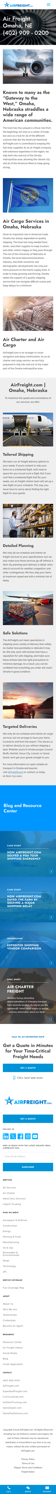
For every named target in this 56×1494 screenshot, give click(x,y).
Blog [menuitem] (5, 1358)
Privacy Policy (28, 1459)
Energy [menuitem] (7, 1231)
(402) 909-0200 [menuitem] (11, 1380)
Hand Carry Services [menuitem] (14, 1198)
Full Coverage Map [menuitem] (13, 1288)
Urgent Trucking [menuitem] (12, 1204)
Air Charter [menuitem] (9, 1193)
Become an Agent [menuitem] (13, 1326)
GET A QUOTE (28, 1067)
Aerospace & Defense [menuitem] (15, 1220)
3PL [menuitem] (5, 1271)
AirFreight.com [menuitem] (11, 1386)
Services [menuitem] (7, 1180)
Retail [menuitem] (6, 1260)
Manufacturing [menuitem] (11, 1242)
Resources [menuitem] (8, 1334)
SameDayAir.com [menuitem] (12, 1408)
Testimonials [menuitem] (10, 1315)
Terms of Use (28, 1463)
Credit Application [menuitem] (13, 1364)
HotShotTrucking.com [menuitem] (15, 1402)
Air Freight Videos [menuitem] (13, 1347)
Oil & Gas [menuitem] (8, 1247)
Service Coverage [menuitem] (12, 1280)
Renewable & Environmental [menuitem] (11, 1254)
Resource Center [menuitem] (12, 1342)
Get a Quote (28, 1118)
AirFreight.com (15, 772)
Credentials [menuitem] (9, 1320)
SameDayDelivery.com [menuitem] (15, 1413)
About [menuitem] (6, 1296)
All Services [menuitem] (9, 1187)
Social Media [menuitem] (10, 1353)
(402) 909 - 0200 (26, 33)
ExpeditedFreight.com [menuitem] (15, 1391)
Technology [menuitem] (9, 1266)
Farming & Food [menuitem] (12, 1236)
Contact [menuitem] (7, 1372)
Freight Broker (28, 1472)
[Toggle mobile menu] (48, 4)
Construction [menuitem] (10, 1225)
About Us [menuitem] (8, 1304)
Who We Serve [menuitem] (11, 1212)
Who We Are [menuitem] (10, 1309)
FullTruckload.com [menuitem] (13, 1397)
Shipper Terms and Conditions (28, 1467)
